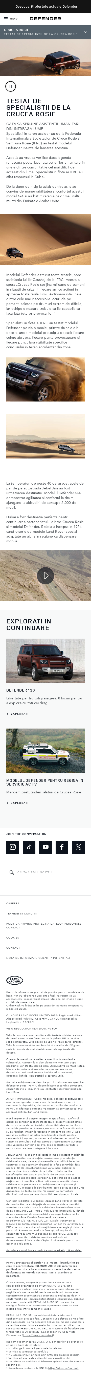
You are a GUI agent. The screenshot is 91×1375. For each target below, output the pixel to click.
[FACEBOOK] (62, 847)
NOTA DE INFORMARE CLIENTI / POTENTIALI (38, 958)
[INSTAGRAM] (12, 847)
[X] (78, 847)
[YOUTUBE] (45, 847)
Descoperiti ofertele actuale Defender (46, 6)
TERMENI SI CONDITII (21, 913)
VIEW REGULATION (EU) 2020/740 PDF (31, 1028)
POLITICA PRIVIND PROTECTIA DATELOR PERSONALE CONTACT (43, 925)
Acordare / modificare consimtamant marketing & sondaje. (44, 1250)
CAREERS (12, 903)
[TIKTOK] (29, 847)
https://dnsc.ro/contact (38, 1335)
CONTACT (13, 947)
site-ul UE (59, 1234)
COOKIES (12, 937)
